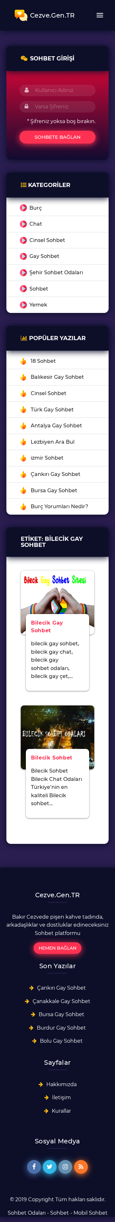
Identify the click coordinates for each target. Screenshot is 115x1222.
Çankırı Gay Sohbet (55, 474)
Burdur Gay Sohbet (61, 1028)
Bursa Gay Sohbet (54, 490)
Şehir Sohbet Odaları (56, 272)
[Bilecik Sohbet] (57, 737)
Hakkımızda (61, 1084)
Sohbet (38, 289)
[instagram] (65, 1167)
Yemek (38, 305)
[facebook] (34, 1167)
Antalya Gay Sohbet (56, 426)
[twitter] (50, 1167)
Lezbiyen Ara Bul (52, 442)
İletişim (61, 1097)
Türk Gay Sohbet (52, 410)
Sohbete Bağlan (57, 137)
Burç (35, 208)
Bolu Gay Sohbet (61, 1041)
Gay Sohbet (44, 256)
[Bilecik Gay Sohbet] (57, 602)
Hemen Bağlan (57, 948)
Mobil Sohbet (90, 1213)
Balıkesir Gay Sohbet (57, 377)
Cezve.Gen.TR (52, 15)
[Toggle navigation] (99, 15)
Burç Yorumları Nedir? (59, 506)
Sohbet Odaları (27, 1213)
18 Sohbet (43, 361)
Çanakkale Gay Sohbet (61, 1001)
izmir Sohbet (47, 458)
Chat (35, 224)
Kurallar (61, 1111)
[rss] (81, 1167)
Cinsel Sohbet (47, 240)
